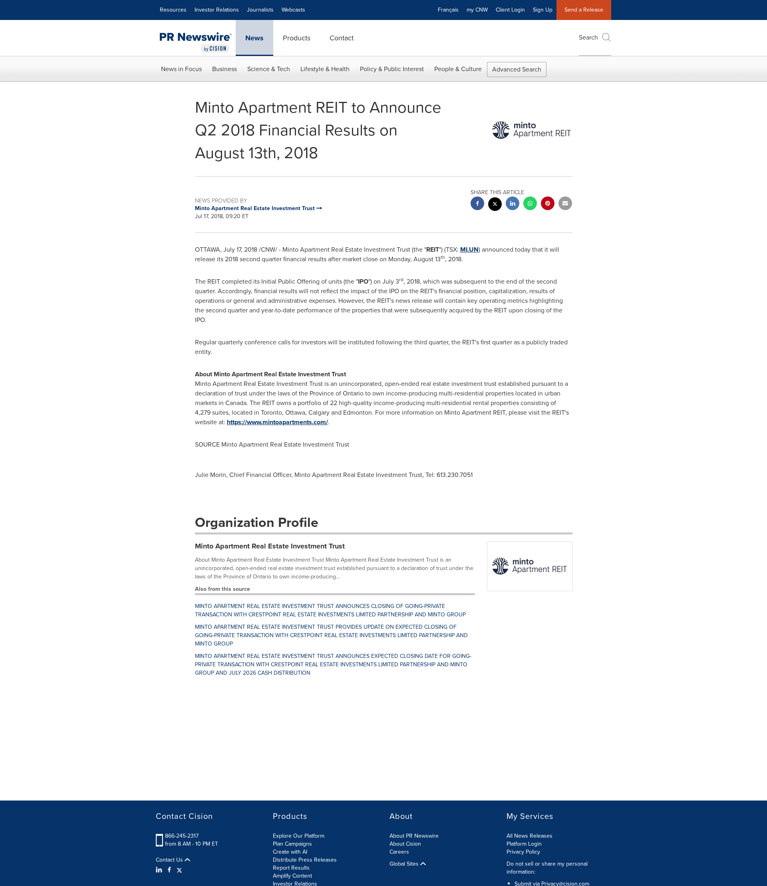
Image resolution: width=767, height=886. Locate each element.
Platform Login (524, 844)
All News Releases (529, 836)
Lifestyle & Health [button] (325, 69)
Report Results (291, 868)
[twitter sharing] (495, 205)
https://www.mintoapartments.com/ (277, 422)
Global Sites (404, 864)
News (254, 38)
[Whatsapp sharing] (530, 204)
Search (588, 37)
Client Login (510, 10)
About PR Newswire (414, 836)
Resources (173, 10)
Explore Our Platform (298, 836)
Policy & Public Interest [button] (392, 69)
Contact (342, 38)
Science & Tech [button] (268, 69)
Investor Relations (217, 10)
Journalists (260, 10)
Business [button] (224, 69)
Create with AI (290, 852)
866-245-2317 (182, 836)
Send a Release (583, 10)
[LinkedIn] (160, 870)
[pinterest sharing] (547, 204)
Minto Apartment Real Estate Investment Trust (270, 546)
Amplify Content (292, 876)
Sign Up (542, 10)
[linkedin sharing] (512, 204)
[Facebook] (169, 870)
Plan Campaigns (292, 844)
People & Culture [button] (458, 69)
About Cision (405, 844)
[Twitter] (179, 870)
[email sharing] (565, 204)
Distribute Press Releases (305, 860)
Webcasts (293, 10)
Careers (399, 852)
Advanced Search (516, 69)
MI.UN (469, 249)
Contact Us (170, 860)
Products (296, 38)
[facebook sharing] (477, 204)
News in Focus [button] (181, 69)
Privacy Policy (523, 852)
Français (448, 10)
